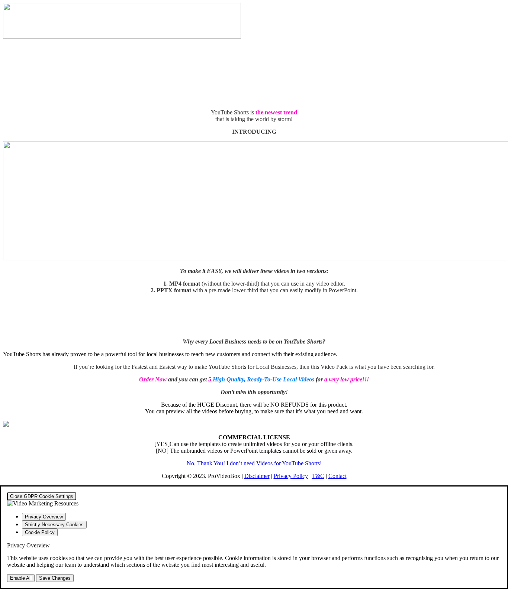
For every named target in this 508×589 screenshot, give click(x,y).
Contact (337, 476)
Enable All (21, 578)
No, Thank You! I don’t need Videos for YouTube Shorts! (254, 463)
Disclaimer (257, 476)
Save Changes (55, 578)
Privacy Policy (291, 476)
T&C (318, 476)
